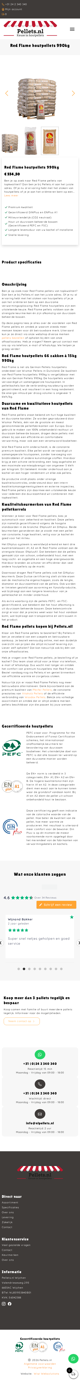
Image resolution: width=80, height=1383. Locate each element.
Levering (8, 1217)
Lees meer (11, 195)
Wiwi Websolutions (46, 1373)
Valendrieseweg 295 (15, 1282)
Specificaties (10, 1207)
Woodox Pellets (35, 697)
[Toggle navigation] (72, 28)
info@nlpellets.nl (40, 1123)
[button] (73, 93)
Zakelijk (7, 1222)
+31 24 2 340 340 (16, 4)
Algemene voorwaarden (40, 1363)
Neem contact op (19, 1021)
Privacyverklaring (40, 1367)
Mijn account (13, 9)
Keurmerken (10, 1254)
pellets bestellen (13, 337)
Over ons (8, 1212)
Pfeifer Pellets (42, 689)
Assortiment (10, 1202)
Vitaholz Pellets (32, 693)
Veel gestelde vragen (16, 1245)
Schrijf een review (58, 905)
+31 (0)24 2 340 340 (40, 1064)
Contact (7, 1227)
